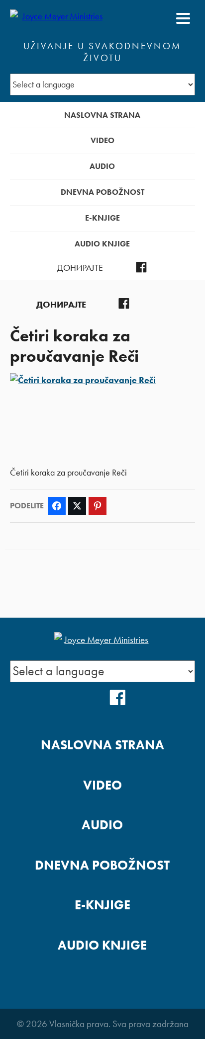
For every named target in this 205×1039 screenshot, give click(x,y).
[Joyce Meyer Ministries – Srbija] (58, 18)
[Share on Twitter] (77, 506)
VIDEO (102, 140)
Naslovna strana (102, 115)
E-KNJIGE (102, 218)
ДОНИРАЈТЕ (80, 267)
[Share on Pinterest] (97, 506)
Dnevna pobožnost (102, 192)
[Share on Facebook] (57, 506)
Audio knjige (102, 244)
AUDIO (102, 166)
